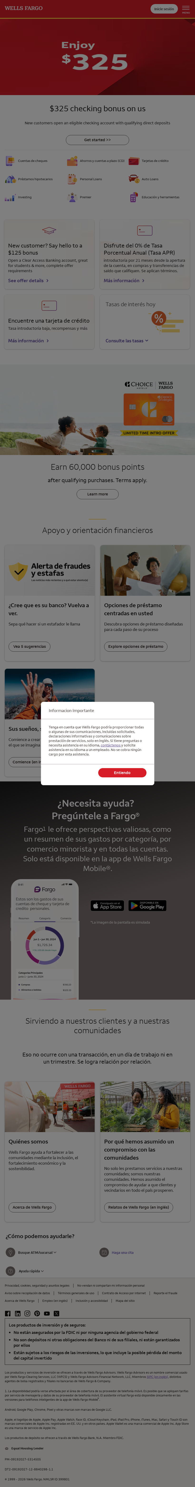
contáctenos (111, 745)
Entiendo (122, 772)
